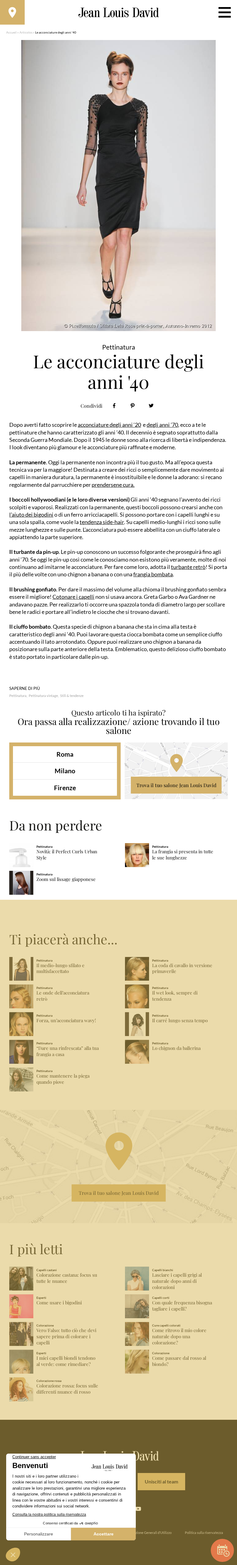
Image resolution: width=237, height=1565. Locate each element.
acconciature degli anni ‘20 (109, 424)
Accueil (11, 32)
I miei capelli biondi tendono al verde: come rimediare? (65, 1361)
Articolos (25, 32)
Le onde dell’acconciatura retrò (62, 996)
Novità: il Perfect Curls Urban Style (66, 855)
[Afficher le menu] (224, 12)
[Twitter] (151, 405)
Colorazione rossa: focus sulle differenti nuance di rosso (67, 1389)
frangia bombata (153, 574)
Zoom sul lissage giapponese (66, 879)
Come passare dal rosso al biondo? (179, 1361)
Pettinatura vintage (43, 696)
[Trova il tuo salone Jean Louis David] (12, 12)
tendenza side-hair (102, 521)
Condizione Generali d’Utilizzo (149, 1533)
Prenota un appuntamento (222, 1550)
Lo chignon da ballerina (176, 1048)
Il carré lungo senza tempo (180, 1020)
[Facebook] (114, 405)
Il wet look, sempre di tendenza (175, 996)
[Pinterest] (132, 405)
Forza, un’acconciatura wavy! (66, 1020)
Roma (64, 754)
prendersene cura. (113, 484)
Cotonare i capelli (73, 596)
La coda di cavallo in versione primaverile (182, 969)
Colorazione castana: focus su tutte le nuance (66, 1278)
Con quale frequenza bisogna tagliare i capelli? (182, 1306)
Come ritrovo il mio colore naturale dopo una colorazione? (179, 1336)
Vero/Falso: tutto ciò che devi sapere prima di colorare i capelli (66, 1336)
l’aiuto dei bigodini (31, 514)
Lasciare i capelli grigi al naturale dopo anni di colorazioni (177, 1281)
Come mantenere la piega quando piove (62, 1079)
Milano (65, 770)
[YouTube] (137, 1509)
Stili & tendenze (72, 696)
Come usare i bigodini (59, 1303)
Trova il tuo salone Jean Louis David (176, 785)
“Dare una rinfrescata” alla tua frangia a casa (67, 1051)
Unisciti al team (161, 1481)
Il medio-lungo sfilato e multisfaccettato (60, 969)
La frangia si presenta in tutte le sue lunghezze (182, 855)
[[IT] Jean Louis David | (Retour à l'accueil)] (118, 12)
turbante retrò (188, 566)
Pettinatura (18, 696)
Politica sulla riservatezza (204, 1533)
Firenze (65, 787)
